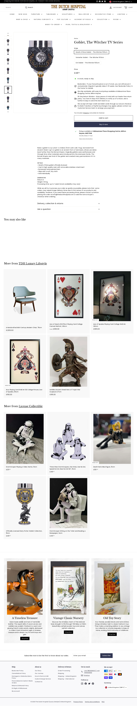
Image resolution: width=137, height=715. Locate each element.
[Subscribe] (97, 368)
